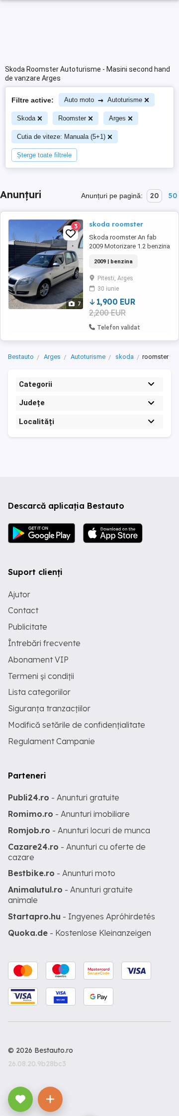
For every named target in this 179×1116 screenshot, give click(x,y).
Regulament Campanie (51, 741)
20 (154, 195)
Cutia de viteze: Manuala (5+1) (61, 136)
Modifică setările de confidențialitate (76, 725)
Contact (23, 610)
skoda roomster (116, 224)
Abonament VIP (38, 660)
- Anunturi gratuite (63, 797)
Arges (117, 118)
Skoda (26, 118)
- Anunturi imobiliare (69, 814)
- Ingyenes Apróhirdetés (81, 916)
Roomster (72, 118)
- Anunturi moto (61, 873)
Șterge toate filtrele (44, 155)
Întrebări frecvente (44, 643)
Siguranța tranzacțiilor (49, 708)
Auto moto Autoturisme (103, 100)
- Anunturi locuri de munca (79, 830)
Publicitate (27, 627)
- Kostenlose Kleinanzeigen (79, 933)
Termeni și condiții (41, 676)
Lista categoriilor (39, 692)
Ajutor (19, 594)
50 (172, 195)
